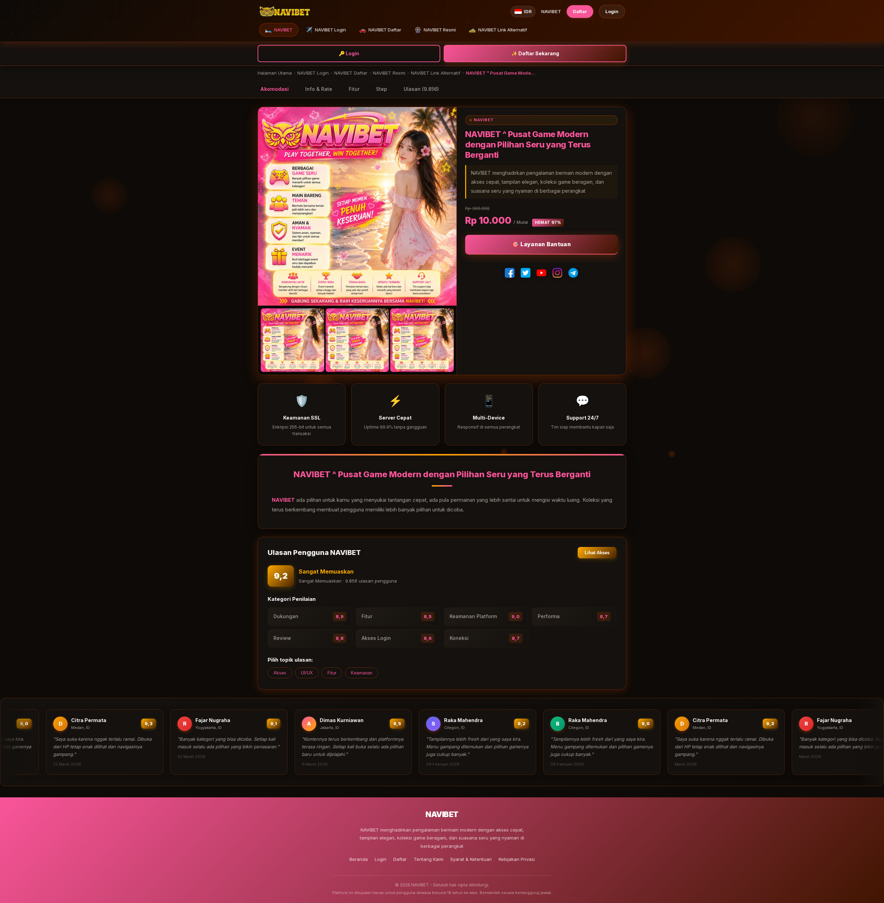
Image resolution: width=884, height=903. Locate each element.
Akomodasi (274, 89)
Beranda (358, 859)
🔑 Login (349, 53)
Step (381, 89)
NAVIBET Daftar (380, 29)
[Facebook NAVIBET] (509, 273)
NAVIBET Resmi (435, 29)
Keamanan (361, 672)
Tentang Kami (428, 859)
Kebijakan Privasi (517, 859)
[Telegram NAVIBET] (573, 273)
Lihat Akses (597, 552)
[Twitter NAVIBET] (525, 273)
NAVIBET (278, 29)
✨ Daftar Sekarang (535, 53)
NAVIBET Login (326, 29)
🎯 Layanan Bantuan (541, 244)
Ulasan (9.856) (421, 89)
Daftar (580, 11)
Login (611, 11)
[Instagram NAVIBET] (557, 273)
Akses (279, 672)
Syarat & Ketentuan (471, 859)
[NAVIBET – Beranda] (284, 11)
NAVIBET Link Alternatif (498, 29)
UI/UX (307, 672)
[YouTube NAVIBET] (541, 273)
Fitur (354, 89)
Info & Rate (318, 89)
